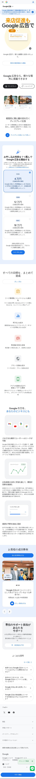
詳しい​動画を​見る (18, 603)
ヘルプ (7, 764)
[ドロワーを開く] (2, 2)
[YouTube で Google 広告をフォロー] (9, 712)
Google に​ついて (7, 758)
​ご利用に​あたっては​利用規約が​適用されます (18, 167)
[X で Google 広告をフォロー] (4, 712)
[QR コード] (32, 768)
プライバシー (6, 760)
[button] (18, 669)
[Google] (5, 754)
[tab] (11, 86)
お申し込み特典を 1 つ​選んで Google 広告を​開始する (18, 158)
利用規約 (15, 760)
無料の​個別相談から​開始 (18, 63)
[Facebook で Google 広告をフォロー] (14, 712)
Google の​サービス (21, 758)
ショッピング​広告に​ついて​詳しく (20, 135)
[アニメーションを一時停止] (30, 48)
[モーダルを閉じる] (32, 761)
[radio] (18, 181)
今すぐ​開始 (18, 775)
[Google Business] (6, 2)
